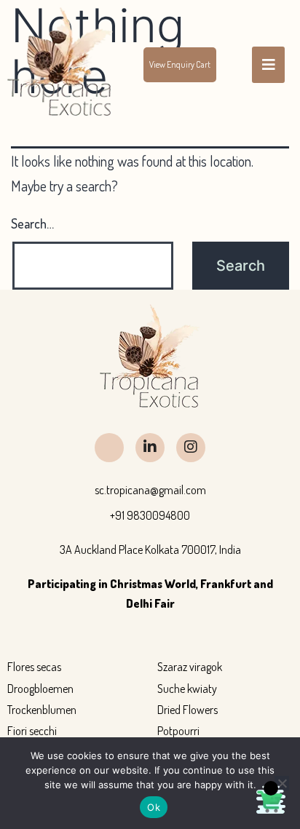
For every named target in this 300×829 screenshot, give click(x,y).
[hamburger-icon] (268, 65)
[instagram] (190, 447)
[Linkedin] (150, 447)
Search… (32, 223)
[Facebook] (109, 447)
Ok (153, 807)
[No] (282, 783)
